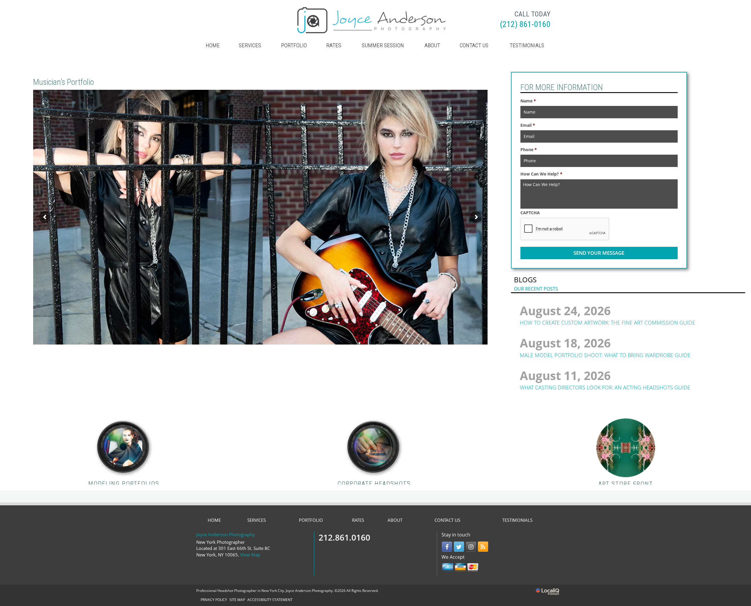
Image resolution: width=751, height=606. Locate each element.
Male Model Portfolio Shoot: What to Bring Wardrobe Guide (605, 355)
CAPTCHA (530, 212)
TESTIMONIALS (527, 45)
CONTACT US (474, 45)
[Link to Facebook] (447, 546)
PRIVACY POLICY (214, 599)
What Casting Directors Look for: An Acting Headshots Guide (605, 387)
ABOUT (432, 45)
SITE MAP (237, 599)
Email (527, 125)
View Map (250, 555)
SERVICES (250, 45)
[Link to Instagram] (471, 546)
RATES (333, 45)
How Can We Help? (541, 174)
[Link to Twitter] (459, 546)
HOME (213, 45)
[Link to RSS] (483, 546)
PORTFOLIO (294, 45)
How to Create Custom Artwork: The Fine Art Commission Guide (607, 322)
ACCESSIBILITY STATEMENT (269, 599)
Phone (528, 149)
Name (528, 101)
